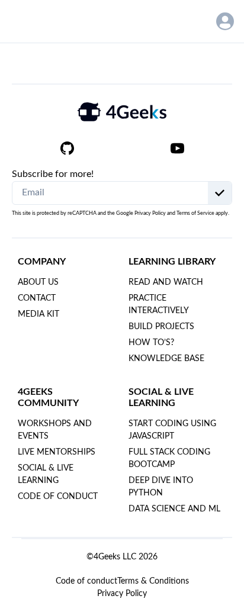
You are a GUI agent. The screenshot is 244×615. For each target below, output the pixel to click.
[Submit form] (220, 193)
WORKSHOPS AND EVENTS (55, 430)
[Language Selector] (194, 21)
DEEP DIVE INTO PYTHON (161, 486)
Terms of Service (195, 213)
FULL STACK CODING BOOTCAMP (169, 458)
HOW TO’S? (151, 343)
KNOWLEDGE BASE (166, 359)
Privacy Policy (150, 213)
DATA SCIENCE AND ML (174, 509)
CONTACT (37, 298)
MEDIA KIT (38, 314)
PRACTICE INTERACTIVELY (159, 304)
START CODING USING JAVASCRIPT (172, 430)
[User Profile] (225, 21)
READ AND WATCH (166, 282)
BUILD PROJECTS (161, 327)
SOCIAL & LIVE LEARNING (45, 474)
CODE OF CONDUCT (58, 496)
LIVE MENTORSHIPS (56, 452)
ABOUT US (38, 282)
